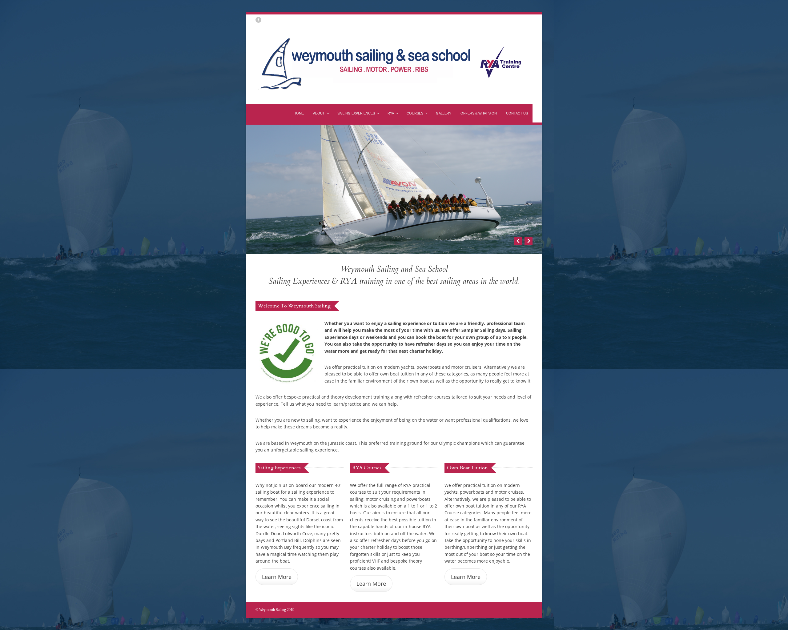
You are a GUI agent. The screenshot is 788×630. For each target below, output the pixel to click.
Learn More (276, 576)
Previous (518, 241)
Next (529, 241)
